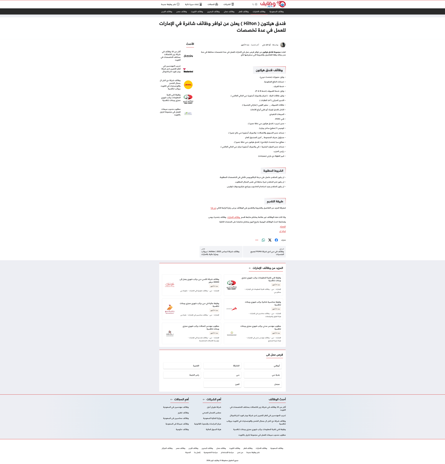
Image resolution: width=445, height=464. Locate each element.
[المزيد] (257, 240)
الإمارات (257, 268)
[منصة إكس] (270, 240)
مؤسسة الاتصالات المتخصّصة (209, 341)
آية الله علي (266, 45)
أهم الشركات (214, 399)
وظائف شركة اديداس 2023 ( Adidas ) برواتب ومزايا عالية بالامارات (220, 252)
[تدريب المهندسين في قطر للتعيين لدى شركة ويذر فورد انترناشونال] (176, 70)
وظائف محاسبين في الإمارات (260, 313)
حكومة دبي (184, 291)
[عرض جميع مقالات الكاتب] (283, 45)
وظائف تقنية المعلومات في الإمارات (258, 289)
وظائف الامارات (234, 217)
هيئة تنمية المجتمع (274, 341)
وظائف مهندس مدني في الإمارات (258, 338)
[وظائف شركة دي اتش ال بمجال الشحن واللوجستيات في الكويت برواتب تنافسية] (176, 85)
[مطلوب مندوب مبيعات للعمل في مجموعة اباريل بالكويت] (176, 113)
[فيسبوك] (276, 240)
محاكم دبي (277, 292)
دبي (273, 289)
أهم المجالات (181, 399)
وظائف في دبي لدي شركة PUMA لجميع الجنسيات (267, 252)
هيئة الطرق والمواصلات (273, 316)
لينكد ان (282, 231)
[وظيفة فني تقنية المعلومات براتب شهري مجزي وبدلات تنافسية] (176, 99)
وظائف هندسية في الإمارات (198, 338)
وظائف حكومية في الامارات (198, 291)
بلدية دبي (183, 315)
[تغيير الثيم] (254, 4)
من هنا (213, 208)
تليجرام (283, 226)
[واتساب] (263, 240)
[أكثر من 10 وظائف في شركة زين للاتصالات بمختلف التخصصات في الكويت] (176, 56)
